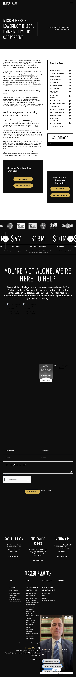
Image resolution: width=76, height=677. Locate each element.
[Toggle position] (66, 617)
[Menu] (71, 4)
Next (70, 239)
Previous (5, 239)
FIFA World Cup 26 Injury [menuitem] (57, 126)
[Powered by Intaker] (60, 673)
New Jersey (26, 120)
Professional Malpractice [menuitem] (54, 119)
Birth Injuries (30, 605)
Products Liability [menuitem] (56, 79)
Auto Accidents (30, 596)
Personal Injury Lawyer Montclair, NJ (17, 653)
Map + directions (38, 560)
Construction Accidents (30, 612)
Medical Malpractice (32, 602)
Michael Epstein (14, 593)
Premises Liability (31, 600)
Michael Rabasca (14, 599)
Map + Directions (14, 556)
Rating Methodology (43, 252)
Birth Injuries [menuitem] (54, 88)
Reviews (61, 581)
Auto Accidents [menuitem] (55, 76)
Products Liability (32, 598)
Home (11, 581)
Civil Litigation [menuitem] (55, 106)
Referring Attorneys (48, 600)
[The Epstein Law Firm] (11, 3)
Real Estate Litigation (29, 626)
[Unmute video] (43, 617)
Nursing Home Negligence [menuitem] (54, 92)
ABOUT (28, 581)
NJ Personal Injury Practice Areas (32, 588)
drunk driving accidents (27, 75)
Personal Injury (31, 593)
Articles (44, 598)
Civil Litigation (30, 622)
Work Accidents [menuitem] (55, 101)
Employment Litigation (30, 630)
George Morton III (15, 602)
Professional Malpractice (30, 637)
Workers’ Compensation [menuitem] (57, 103)
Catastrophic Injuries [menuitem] (57, 73)
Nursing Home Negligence (30, 608)
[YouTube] (39, 648)
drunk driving (7, 82)
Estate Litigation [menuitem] (55, 123)
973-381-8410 (62, 551)
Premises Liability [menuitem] (55, 82)
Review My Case (32, 491)
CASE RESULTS (47, 581)
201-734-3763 (38, 555)
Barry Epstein (14, 591)
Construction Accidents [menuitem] (54, 97)
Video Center (46, 593)
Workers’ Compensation (30, 619)
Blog (43, 596)
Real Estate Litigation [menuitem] (57, 109)
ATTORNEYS (13, 587)
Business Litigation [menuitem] (56, 115)
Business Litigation (32, 634)
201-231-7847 (23, 179)
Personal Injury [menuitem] (55, 70)
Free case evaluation (23, 185)
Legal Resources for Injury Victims (48, 588)
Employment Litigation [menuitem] (57, 112)
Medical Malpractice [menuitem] (56, 85)
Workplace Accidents (32, 616)
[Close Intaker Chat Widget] (69, 617)
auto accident (32, 86)
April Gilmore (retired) (13, 596)
